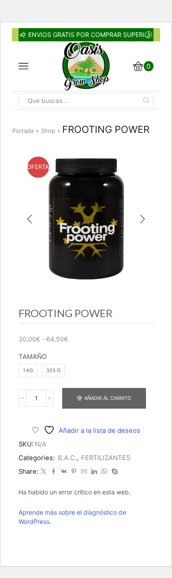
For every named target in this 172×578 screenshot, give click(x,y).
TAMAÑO (33, 357)
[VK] (64, 471)
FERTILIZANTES (105, 458)
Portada (23, 130)
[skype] (113, 471)
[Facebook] (54, 471)
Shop (48, 130)
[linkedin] (94, 471)
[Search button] (146, 100)
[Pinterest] (74, 471)
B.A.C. (67, 458)
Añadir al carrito (107, 398)
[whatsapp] (104, 471)
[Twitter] (43, 471)
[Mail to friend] (84, 471)
